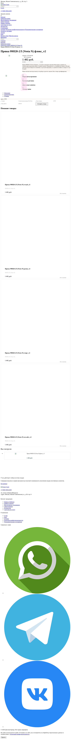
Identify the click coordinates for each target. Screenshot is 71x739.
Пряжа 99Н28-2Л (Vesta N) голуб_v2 (17, 184)
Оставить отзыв (41, 104)
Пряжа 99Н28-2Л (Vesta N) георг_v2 (17, 353)
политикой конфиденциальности (19, 734)
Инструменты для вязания (8, 20)
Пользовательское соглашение (34, 29)
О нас (6, 515)
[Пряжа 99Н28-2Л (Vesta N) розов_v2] (35, 230)
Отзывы (3, 29)
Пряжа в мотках (5, 23)
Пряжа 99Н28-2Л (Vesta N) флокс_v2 (36, 453)
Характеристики (9, 94)
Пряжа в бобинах (9, 502)
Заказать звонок (5, 14)
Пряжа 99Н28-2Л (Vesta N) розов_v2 (17, 269)
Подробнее (4, 484)
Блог (5, 517)
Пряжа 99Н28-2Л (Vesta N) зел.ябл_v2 (18, 437)
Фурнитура (4, 26)
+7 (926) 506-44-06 (6, 11)
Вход (2, 3)
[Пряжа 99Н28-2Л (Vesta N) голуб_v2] (35, 146)
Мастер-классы (13, 36)
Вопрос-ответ (5, 36)
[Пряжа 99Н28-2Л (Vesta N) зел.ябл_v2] (35, 399)
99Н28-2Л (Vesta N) (10, 188)
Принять (3, 737)
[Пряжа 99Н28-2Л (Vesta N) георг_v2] (35, 315)
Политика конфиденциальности (15, 29)
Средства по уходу (6, 25)
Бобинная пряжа (5, 18)
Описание (7, 93)
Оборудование (5, 21)
